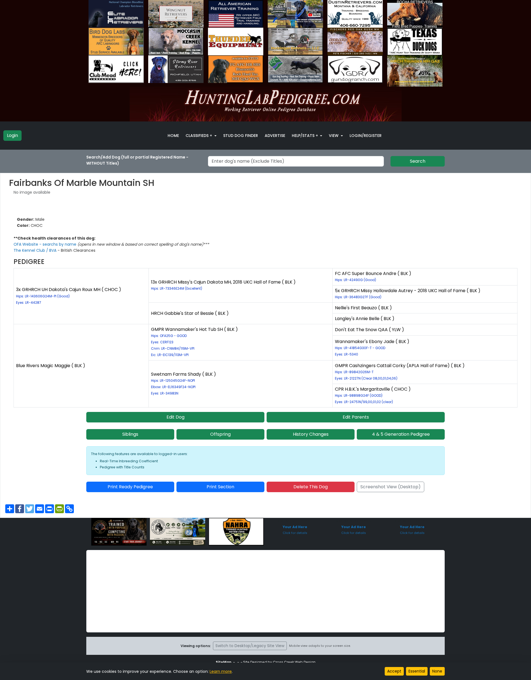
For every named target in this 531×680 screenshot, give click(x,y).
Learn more (221, 671)
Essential (416, 671)
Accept (394, 671)
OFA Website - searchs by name (45, 244)
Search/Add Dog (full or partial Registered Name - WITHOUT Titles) (137, 160)
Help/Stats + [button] (305, 135)
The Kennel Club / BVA (36, 250)
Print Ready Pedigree (130, 487)
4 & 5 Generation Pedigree (401, 434)
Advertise (275, 135)
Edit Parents (356, 417)
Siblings (130, 434)
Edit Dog (175, 417)
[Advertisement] (265, 591)
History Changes (311, 434)
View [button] (334, 135)
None (437, 671)
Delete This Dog (310, 487)
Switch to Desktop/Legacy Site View (249, 645)
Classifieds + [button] (199, 135)
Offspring (220, 434)
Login (12, 135)
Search (417, 161)
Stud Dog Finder (240, 135)
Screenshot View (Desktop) (390, 487)
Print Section (220, 487)
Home (173, 135)
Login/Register (366, 135)
